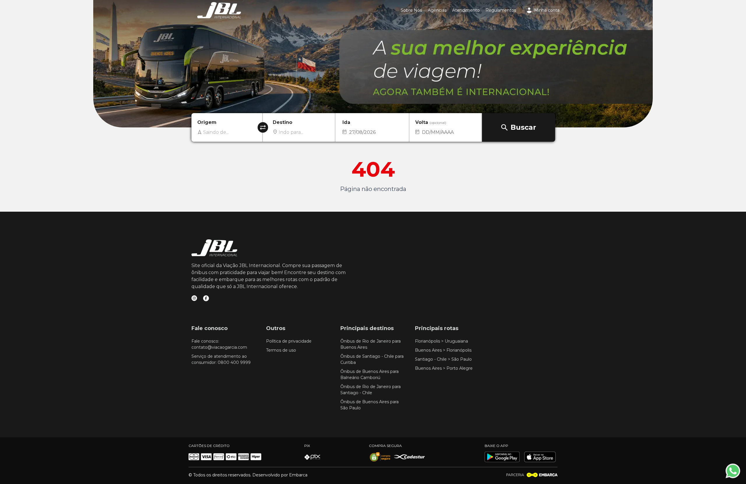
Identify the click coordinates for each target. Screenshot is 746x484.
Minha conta (547, 10)
